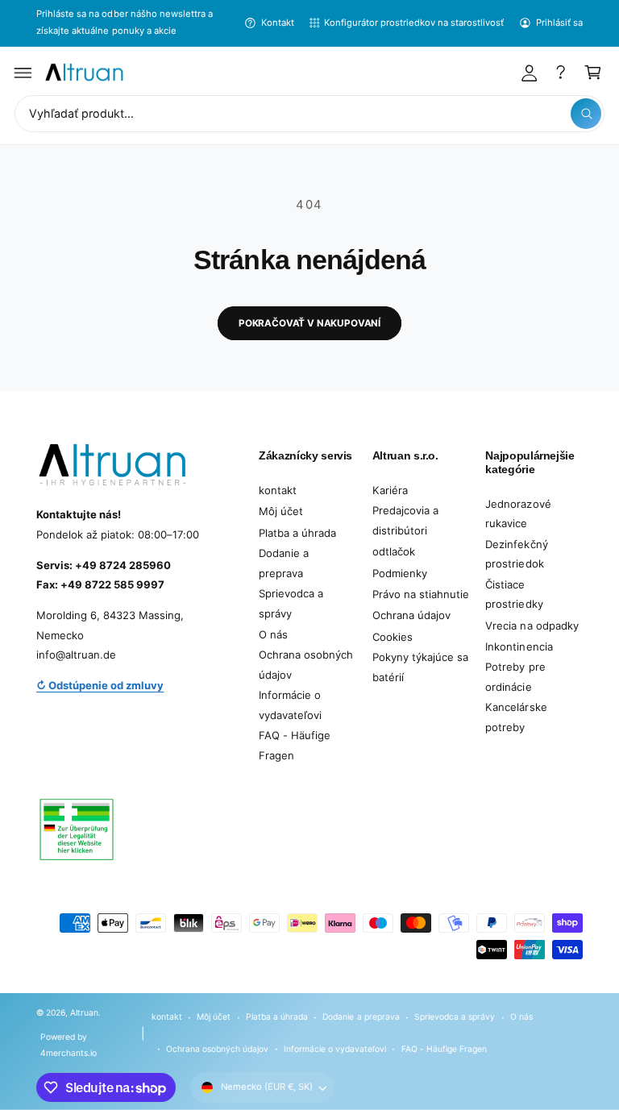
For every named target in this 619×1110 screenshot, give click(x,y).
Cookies (392, 636)
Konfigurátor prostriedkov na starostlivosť (414, 22)
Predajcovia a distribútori (405, 520)
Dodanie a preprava (284, 563)
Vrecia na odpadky (531, 625)
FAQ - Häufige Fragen (294, 745)
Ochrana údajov (411, 615)
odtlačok (393, 551)
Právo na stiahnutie (420, 594)
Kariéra (390, 490)
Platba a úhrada (297, 532)
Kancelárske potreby (515, 717)
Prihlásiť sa (559, 22)
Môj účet (281, 511)
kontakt (278, 490)
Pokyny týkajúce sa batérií (420, 667)
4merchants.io (68, 1053)
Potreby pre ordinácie (515, 676)
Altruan (84, 1012)
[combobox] (309, 114)
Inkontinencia (518, 646)
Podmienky (399, 573)
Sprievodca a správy (291, 603)
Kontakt (277, 22)
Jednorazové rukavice (517, 513)
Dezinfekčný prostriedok (516, 554)
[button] (23, 72)
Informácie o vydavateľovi (290, 704)
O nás (273, 634)
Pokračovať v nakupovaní (309, 323)
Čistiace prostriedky (513, 594)
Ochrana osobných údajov (306, 664)
